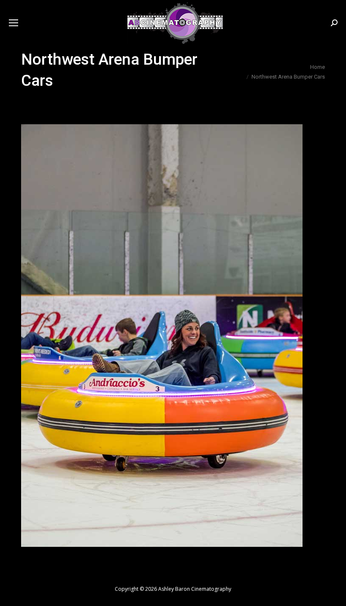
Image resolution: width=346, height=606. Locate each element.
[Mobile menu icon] (13, 23)
